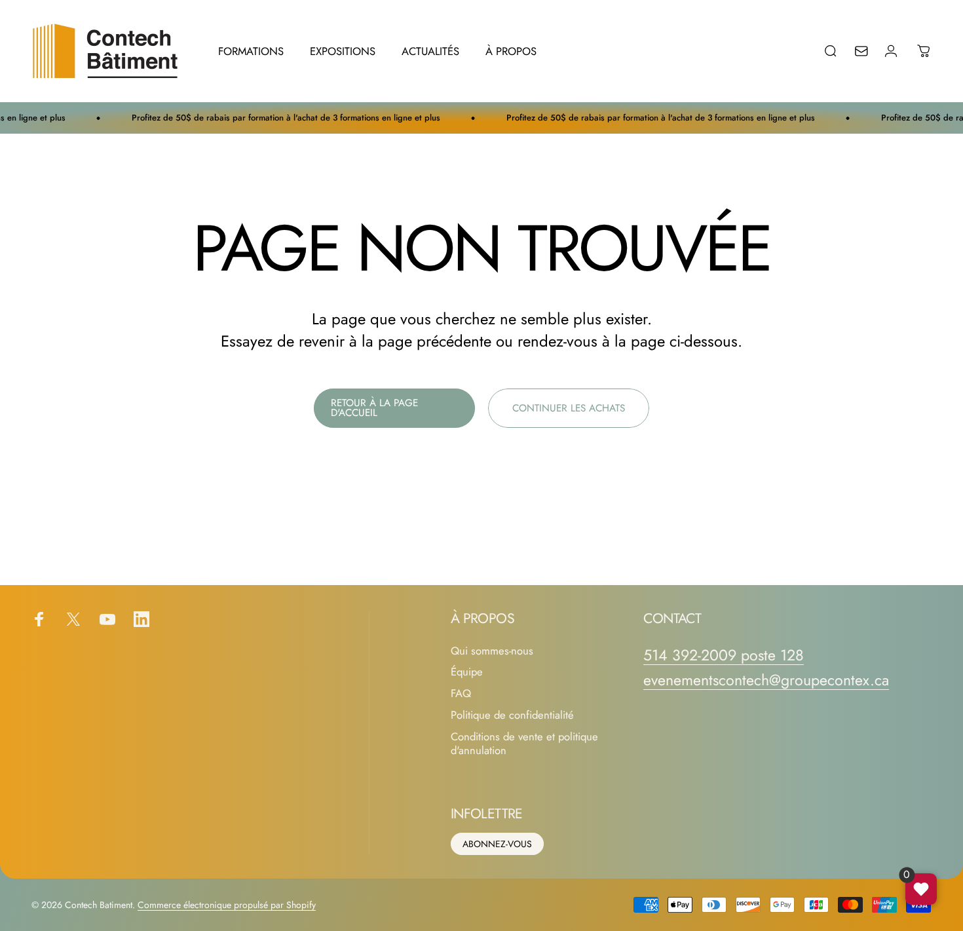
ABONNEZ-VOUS (497, 843)
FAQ (461, 693)
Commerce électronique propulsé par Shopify (227, 904)
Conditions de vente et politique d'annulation (524, 743)
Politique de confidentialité (512, 715)
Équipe (467, 672)
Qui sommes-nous (492, 651)
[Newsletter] (870, 51)
